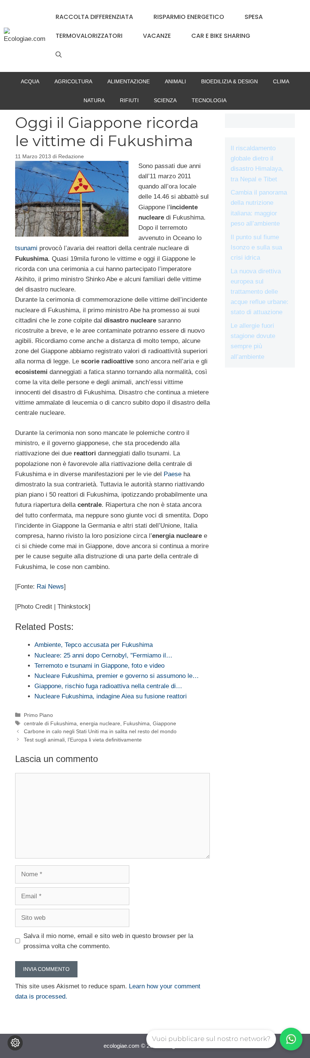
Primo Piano (38, 715)
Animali (175, 81)
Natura (94, 100)
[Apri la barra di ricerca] (58, 54)
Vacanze (157, 35)
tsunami (26, 248)
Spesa (254, 16)
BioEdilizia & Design (229, 81)
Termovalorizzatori (89, 35)
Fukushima (136, 723)
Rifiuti (129, 100)
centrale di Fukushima (50, 723)
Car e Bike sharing (220, 35)
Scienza (165, 100)
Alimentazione (128, 81)
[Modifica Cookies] (15, 1042)
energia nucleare (100, 723)
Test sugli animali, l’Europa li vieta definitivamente (83, 740)
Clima (281, 81)
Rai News (50, 586)
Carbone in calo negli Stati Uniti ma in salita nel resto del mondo (100, 731)
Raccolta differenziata (94, 16)
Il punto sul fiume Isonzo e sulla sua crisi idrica (256, 247)
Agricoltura (73, 81)
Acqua (30, 81)
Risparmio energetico (188, 16)
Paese (172, 474)
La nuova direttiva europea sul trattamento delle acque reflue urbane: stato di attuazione (259, 292)
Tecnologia (209, 100)
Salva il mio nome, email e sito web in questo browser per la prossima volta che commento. (108, 941)
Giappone (164, 723)
